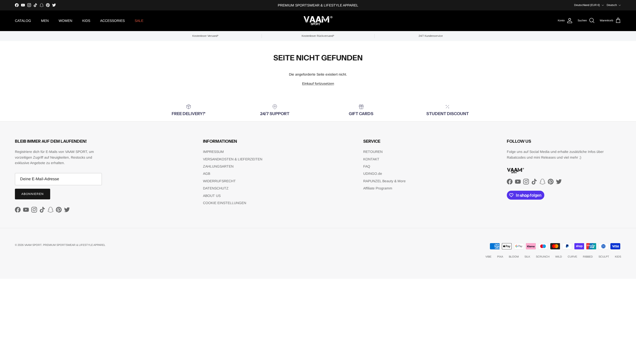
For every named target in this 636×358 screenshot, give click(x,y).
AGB (206, 174)
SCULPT (603, 256)
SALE (139, 21)
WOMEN (65, 21)
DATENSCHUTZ (216, 188)
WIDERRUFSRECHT (219, 181)
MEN (45, 21)
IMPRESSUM (213, 152)
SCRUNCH (543, 256)
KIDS (86, 21)
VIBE (488, 256)
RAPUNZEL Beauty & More (384, 181)
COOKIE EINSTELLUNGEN (224, 203)
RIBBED (588, 256)
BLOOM (514, 256)
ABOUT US (212, 196)
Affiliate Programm (377, 188)
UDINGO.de (372, 174)
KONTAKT (371, 159)
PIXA (500, 256)
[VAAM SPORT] (318, 20)
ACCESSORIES (112, 21)
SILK (527, 256)
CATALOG (23, 21)
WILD (558, 256)
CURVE (572, 256)
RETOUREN (373, 152)
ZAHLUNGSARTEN (218, 166)
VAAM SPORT (32, 244)
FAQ (366, 166)
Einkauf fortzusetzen (318, 84)
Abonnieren (32, 194)
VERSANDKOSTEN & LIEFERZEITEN (232, 159)
